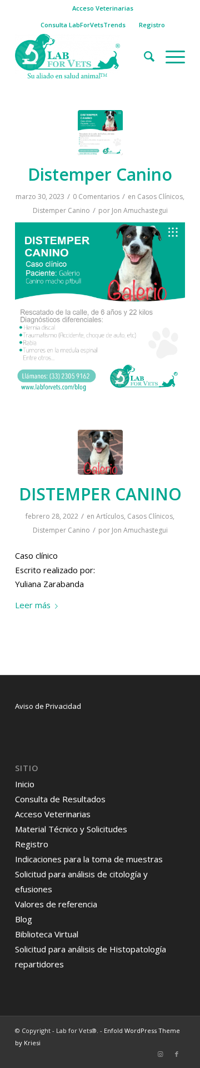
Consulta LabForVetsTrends (83, 25)
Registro (152, 25)
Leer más (33, 604)
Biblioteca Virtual (46, 934)
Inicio (24, 783)
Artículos (110, 516)
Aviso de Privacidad (48, 706)
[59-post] (100, 132)
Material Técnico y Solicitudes (71, 828)
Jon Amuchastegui (140, 210)
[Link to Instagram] (160, 1054)
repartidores (39, 964)
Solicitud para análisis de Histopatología (90, 949)
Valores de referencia (56, 904)
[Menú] (169, 56)
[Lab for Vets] (83, 56)
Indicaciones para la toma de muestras (89, 859)
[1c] (100, 452)
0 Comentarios (96, 196)
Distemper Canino (100, 174)
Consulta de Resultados (60, 798)
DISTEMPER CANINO (100, 494)
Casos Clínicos (160, 196)
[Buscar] (143, 56)
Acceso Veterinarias (102, 8)
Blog (23, 919)
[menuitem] (103, 8)
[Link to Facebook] (176, 1054)
